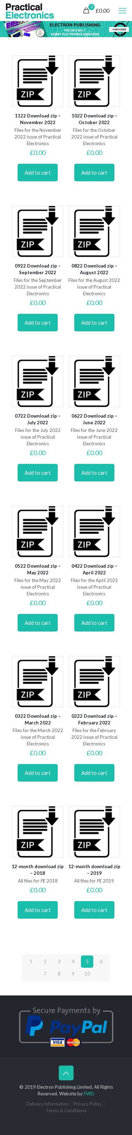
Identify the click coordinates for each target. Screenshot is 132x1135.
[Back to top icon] (66, 1073)
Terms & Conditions (66, 1110)
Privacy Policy (87, 1104)
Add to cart (38, 172)
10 (87, 974)
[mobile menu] (122, 10)
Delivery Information (47, 1104)
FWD (89, 1093)
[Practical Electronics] (30, 10)
